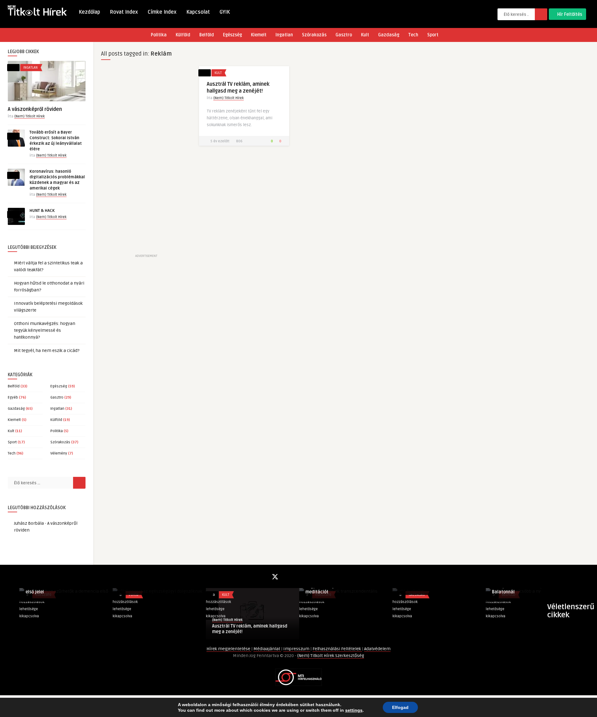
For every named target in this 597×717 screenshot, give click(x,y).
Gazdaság (388, 35)
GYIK (225, 12)
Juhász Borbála (29, 523)
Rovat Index (124, 12)
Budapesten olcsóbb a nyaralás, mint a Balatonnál (326, 589)
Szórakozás (314, 35)
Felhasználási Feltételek (337, 648)
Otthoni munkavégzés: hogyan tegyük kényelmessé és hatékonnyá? (44, 330)
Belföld (206, 35)
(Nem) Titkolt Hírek (29, 116)
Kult (365, 35)
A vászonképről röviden (35, 109)
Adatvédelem (377, 648)
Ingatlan (284, 35)
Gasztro (344, 35)
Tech (413, 35)
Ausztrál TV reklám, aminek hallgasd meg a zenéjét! (43, 628)
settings (354, 710)
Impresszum (296, 648)
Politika (159, 35)
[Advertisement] (146, 159)
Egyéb (13, 397)
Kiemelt (258, 35)
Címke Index (162, 12)
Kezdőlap (89, 12)
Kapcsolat (198, 12)
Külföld (183, 35)
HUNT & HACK (42, 210)
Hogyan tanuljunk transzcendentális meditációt (137, 589)
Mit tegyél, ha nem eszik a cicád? (46, 350)
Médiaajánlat (267, 648)
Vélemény (58, 453)
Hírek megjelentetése (228, 648)
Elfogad (400, 707)
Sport (432, 35)
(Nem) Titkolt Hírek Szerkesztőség (330, 655)
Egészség (232, 35)
